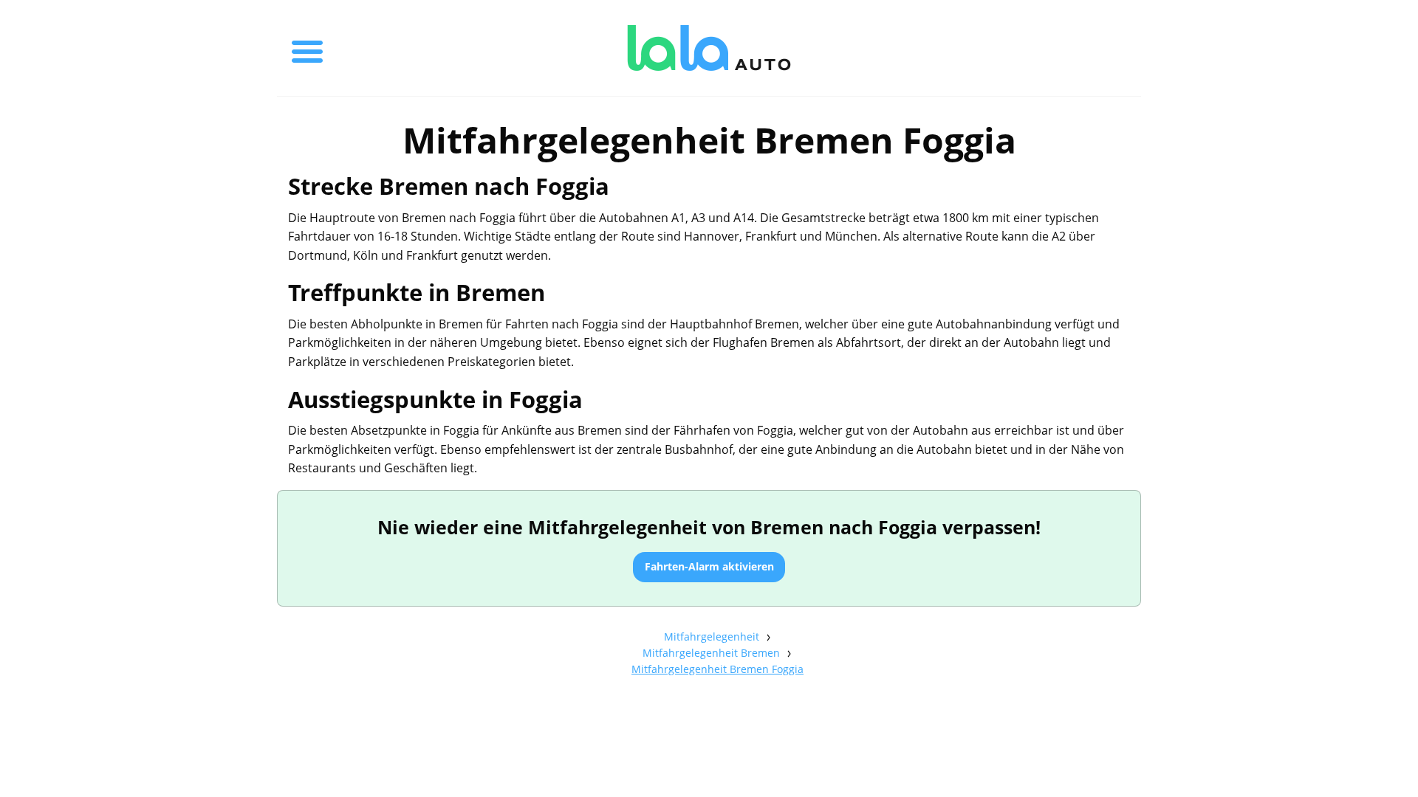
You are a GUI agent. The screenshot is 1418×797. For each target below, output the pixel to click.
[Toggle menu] (307, 48)
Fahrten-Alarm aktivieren (709, 566)
